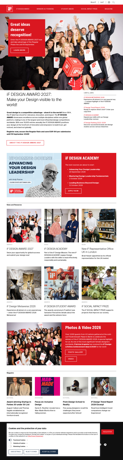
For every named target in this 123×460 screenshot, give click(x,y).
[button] (109, 2)
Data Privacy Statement (35, 436)
